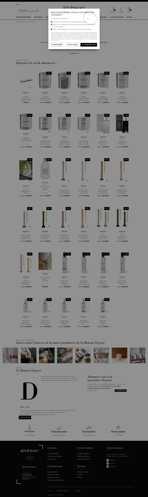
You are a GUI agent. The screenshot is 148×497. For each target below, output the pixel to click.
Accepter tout (89, 44)
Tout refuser (73, 44)
